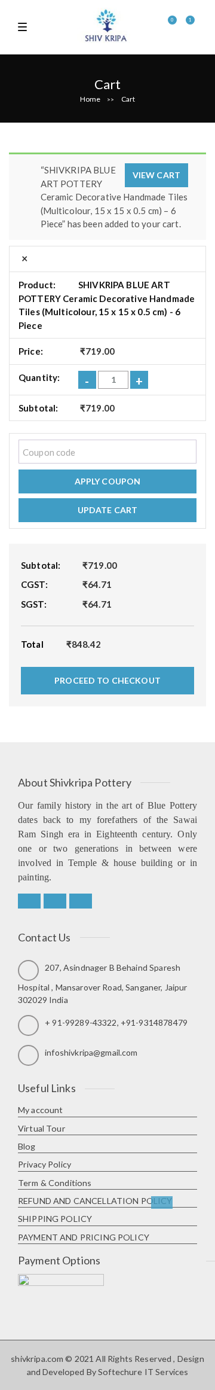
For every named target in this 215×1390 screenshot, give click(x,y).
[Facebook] (29, 901)
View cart (156, 175)
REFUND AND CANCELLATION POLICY (95, 1201)
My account (40, 1110)
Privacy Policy (44, 1164)
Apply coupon (108, 481)
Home (90, 99)
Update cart (108, 510)
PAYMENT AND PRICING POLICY (83, 1237)
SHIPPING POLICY (55, 1219)
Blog (27, 1146)
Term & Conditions (55, 1183)
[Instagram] (80, 901)
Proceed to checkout (107, 680)
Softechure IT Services (143, 1372)
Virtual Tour (42, 1128)
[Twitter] (55, 901)
